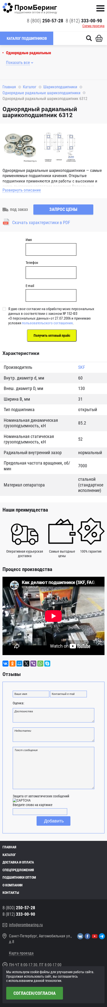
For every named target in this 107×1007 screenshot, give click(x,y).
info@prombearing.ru (26, 924)
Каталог (29, 87)
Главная (9, 87)
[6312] (19, 146)
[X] (26, 664)
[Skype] (47, 664)
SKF (81, 367)
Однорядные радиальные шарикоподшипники (41, 93)
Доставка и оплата (18, 862)
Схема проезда (93, 26)
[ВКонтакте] (5, 664)
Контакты (10, 893)
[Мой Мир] (19, 664)
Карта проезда (21, 953)
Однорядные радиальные (28, 52)
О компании (12, 885)
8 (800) (45, 21)
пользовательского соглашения (47, 323)
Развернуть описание (21, 190)
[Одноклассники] (12, 664)
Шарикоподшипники (60, 87)
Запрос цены (63, 209)
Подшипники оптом (19, 877)
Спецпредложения (18, 870)
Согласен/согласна (34, 993)
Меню (100, 8)
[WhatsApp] (40, 664)
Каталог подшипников (27, 38)
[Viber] (33, 664)
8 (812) (84, 21)
